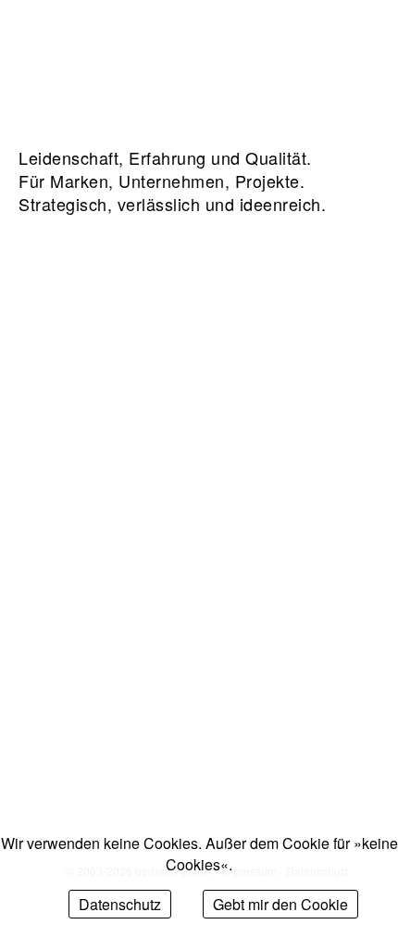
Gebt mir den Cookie (280, 904)
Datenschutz (120, 904)
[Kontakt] (294, 42)
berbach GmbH (83, 43)
